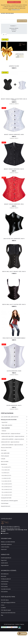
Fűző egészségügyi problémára (8, 602)
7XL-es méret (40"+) (6, 467)
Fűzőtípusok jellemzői (6, 579)
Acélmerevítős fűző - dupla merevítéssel (10, 442)
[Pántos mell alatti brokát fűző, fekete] (14, 256)
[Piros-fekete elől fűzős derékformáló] (14, 323)
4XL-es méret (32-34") (7, 489)
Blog (2, 615)
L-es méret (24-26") (6, 478)
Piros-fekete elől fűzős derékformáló (14, 338)
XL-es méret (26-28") (6, 481)
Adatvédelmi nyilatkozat (6, 544)
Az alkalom (3, 607)
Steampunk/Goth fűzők (6, 497)
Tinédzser (4, 430)
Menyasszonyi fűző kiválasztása (8, 612)
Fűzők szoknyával (5, 456)
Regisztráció (4, 560)
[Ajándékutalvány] (14, 51)
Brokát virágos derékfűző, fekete (14, 169)
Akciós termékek (4, 461)
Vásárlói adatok (4, 562)
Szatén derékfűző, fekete (14, 405)
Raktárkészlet (4, 464)
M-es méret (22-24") (6, 475)
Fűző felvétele (4, 584)
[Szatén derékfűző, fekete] (14, 390)
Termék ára (13, 29)
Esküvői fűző (4, 422)
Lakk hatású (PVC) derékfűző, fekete (14, 238)
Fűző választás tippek (6, 610)
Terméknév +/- (13, 25)
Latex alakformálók (5, 453)
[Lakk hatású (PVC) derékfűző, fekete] (14, 224)
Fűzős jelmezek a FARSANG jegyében (9, 500)
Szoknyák (3, 458)
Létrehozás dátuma (13, 28)
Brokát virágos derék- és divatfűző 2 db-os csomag (14, 99)
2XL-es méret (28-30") (7, 483)
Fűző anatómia (4, 591)
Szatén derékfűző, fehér (14, 371)
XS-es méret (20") (6, 469)
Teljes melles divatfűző (7, 425)
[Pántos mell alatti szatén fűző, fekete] (14, 289)
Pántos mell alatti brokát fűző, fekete (14, 271)
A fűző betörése (4, 581)
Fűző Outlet (3, 450)
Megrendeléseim (5, 565)
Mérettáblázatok (4, 573)
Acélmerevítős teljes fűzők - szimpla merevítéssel (13, 436)
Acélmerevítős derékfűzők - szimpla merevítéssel (13, 439)
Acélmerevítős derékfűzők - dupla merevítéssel (12, 444)
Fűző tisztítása (4, 586)
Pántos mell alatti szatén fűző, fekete (14, 304)
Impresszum (4, 549)
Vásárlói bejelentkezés (6, 557)
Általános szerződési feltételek (8, 541)
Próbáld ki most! (16, 9)
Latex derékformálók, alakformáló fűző (9, 416)
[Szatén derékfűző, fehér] (14, 356)
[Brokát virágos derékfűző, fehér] (14, 119)
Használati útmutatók (6, 589)
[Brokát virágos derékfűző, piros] (14, 189)
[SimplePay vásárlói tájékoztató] (9, 627)
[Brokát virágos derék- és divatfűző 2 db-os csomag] (14, 84)
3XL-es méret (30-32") (7, 486)
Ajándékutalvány (14, 66)
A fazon (2, 605)
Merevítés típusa (5, 600)
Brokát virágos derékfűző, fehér (14, 134)
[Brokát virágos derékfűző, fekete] (14, 154)
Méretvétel (3, 576)
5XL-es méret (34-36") (7, 492)
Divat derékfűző (6, 428)
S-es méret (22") (5, 472)
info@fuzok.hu (5, 533)
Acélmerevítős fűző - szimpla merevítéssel (10, 433)
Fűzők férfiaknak (4, 503)
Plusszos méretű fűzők (6, 447)
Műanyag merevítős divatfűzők (8, 419)
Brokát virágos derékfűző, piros (14, 204)
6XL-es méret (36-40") (7, 495)
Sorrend (14, 31)
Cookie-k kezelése (5, 546)
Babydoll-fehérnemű (5, 506)
